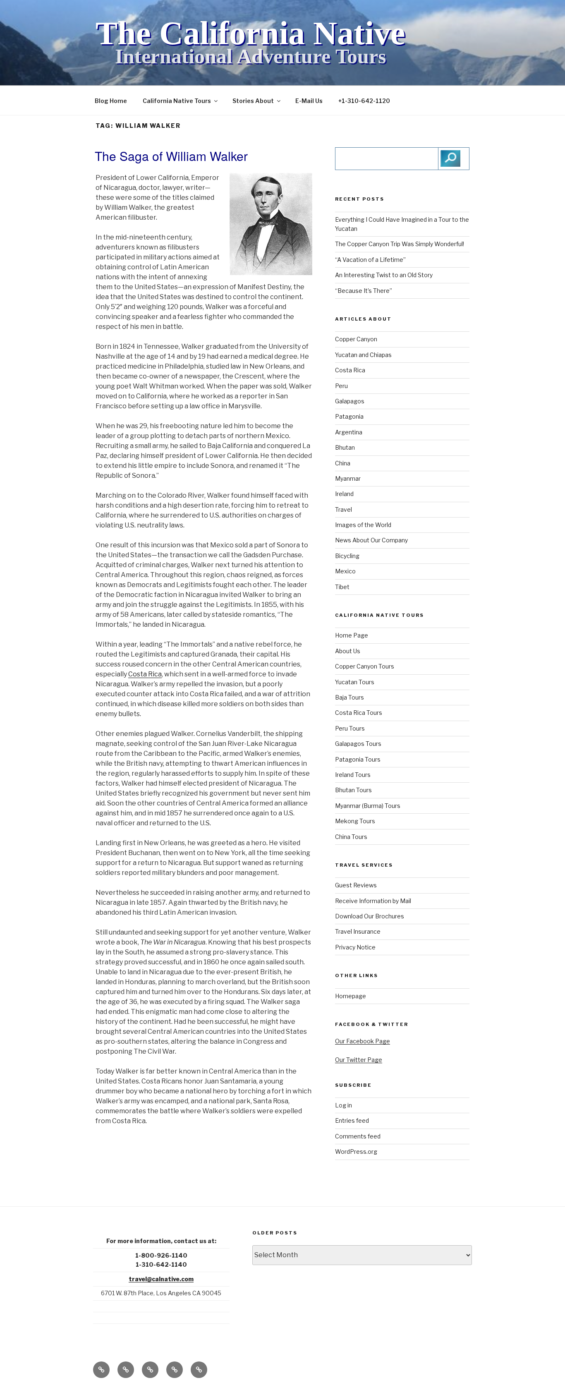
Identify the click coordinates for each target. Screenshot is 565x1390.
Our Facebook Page (362, 1041)
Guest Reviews (356, 885)
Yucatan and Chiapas (363, 354)
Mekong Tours (355, 820)
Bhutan (345, 447)
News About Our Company (371, 540)
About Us (347, 650)
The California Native (250, 33)
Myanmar (348, 478)
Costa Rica (145, 674)
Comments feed (358, 1136)
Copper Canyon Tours (364, 666)
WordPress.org (356, 1151)
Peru (341, 385)
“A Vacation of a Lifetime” (370, 259)
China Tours (351, 836)
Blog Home (111, 100)
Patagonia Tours (358, 759)
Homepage (350, 995)
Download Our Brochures (369, 916)
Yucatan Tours (354, 681)
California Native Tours (177, 100)
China (342, 463)
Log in (343, 1105)
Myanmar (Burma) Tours (367, 805)
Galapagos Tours (358, 743)
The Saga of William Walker (171, 156)
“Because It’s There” (363, 290)
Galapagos (349, 401)
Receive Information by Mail (373, 900)
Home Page (351, 635)
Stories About (253, 100)
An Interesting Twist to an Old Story (384, 274)
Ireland (344, 493)
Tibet (342, 586)
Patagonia (349, 416)
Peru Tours (350, 728)
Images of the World (363, 524)
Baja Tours (349, 697)
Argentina (348, 432)
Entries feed (352, 1120)
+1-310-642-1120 (364, 100)
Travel (343, 509)
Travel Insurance (358, 931)
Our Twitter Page (358, 1059)
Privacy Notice (355, 947)
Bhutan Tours (353, 789)
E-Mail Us (309, 100)
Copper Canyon (356, 339)
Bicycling (347, 555)
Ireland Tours (353, 774)
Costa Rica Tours (358, 712)
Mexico (345, 571)
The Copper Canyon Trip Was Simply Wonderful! (399, 243)
